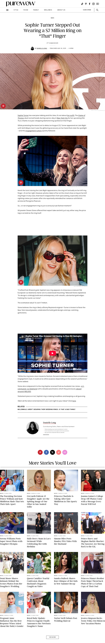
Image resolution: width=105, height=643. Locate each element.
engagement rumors (33, 131)
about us (61, 10)
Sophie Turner (23, 115)
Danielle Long (42, 48)
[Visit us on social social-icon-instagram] (93, 4)
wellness (48, 10)
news (52, 18)
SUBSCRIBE (87, 10)
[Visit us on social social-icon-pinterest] (86, 4)
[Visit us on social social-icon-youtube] (97, 4)
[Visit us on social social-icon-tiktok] (82, 4)
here (74, 401)
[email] (3, 48)
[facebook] (3, 32)
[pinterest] (3, 106)
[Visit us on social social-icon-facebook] (89, 4)
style (16, 10)
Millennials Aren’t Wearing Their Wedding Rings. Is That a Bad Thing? (46, 409)
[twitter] (3, 37)
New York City (62, 118)
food (25, 10)
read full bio (46, 434)
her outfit (70, 115)
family (36, 10)
